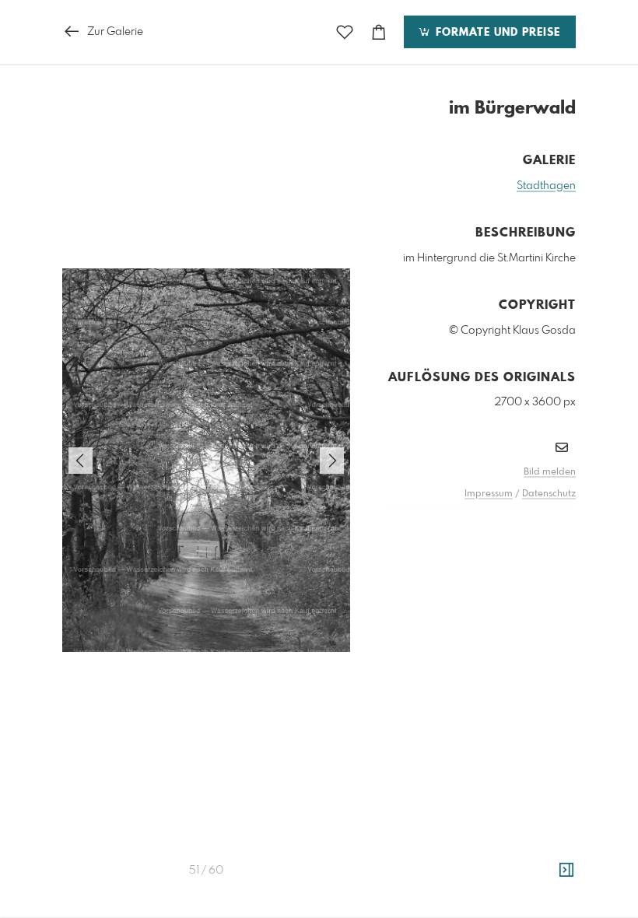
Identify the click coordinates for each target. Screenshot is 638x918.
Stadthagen (546, 185)
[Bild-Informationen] (566, 870)
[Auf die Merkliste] (344, 32)
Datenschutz (549, 494)
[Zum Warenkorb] (379, 32)
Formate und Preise (496, 32)
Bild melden (550, 472)
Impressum (488, 494)
